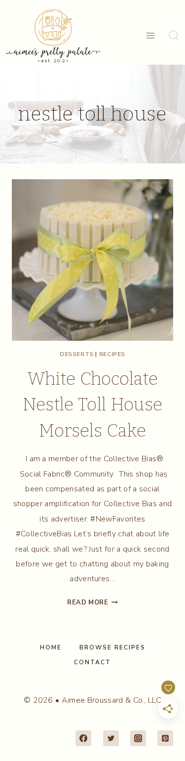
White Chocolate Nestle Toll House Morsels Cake (92, 404)
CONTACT (92, 662)
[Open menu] (151, 35)
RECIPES (112, 354)
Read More (92, 602)
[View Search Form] (174, 35)
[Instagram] (138, 738)
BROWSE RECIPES (112, 647)
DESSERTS (77, 354)
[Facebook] (83, 738)
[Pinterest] (165, 738)
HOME (51, 647)
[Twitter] (111, 738)
